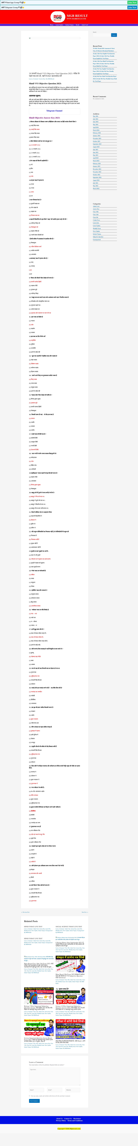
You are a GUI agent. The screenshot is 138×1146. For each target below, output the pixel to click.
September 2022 (97, 177)
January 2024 (96, 135)
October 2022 (96, 175)
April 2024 (96, 127)
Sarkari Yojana (69, 25)
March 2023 (96, 161)
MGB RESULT (77, 15)
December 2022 (97, 169)
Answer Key (42, 79)
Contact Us (68, 1119)
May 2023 (95, 155)
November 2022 (97, 172)
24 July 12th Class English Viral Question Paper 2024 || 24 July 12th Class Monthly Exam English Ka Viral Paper (104, 56)
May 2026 (95, 116)
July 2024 (95, 119)
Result (77, 25)
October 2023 (96, 141)
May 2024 (95, 124)
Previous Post (25, 912)
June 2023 (95, 152)
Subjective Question (98, 237)
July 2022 (95, 183)
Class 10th (67, 948)
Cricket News (96, 220)
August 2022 (96, 180)
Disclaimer (77, 1119)
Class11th (60, 949)
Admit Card (85, 25)
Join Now (132, 2)
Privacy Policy (61, 1121)
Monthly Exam (27, 930)
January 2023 (96, 166)
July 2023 (95, 149)
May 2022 (95, 186)
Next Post (85, 912)
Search (94, 32)
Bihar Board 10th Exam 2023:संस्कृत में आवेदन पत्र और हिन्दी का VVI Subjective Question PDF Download (70, 976)
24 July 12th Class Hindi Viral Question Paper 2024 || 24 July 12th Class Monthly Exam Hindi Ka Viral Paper (103, 63)
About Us (59, 1119)
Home (51, 25)
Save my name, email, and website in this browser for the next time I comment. (50, 1096)
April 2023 (96, 158)
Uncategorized (49, 930)
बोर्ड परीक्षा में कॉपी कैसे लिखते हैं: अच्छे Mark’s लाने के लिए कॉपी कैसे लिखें (70, 1042)
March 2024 (96, 130)
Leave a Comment (33, 79)
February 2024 (97, 133)
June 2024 (95, 122)
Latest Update (59, 25)
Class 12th (35, 1011)
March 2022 (96, 188)
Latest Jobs (47, 929)
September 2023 (97, 144)
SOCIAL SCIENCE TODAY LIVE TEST (69, 926)
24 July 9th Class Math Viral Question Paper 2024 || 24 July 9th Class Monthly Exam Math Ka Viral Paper (105, 78)
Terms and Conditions (75, 1121)
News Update (35, 930)
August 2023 (96, 147)
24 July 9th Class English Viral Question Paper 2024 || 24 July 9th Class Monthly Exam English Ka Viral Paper (103, 71)
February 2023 (97, 163)
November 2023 (97, 138)
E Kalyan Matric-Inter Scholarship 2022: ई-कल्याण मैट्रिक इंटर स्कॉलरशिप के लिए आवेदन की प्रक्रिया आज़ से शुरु (70, 944)
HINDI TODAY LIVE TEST (33, 926)
